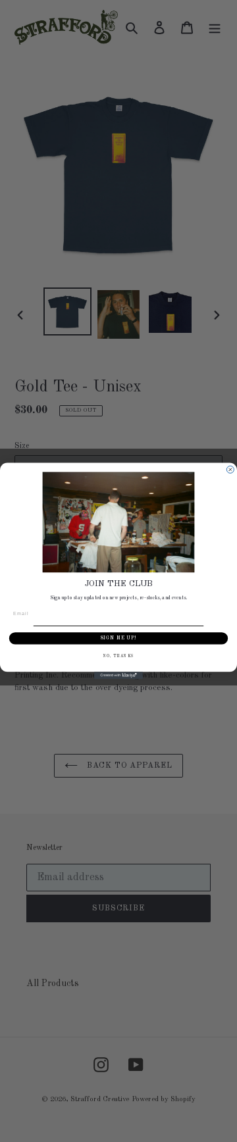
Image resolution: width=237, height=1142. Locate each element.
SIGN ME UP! (118, 638)
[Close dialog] (230, 469)
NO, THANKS (118, 656)
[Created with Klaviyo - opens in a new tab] (118, 675)
